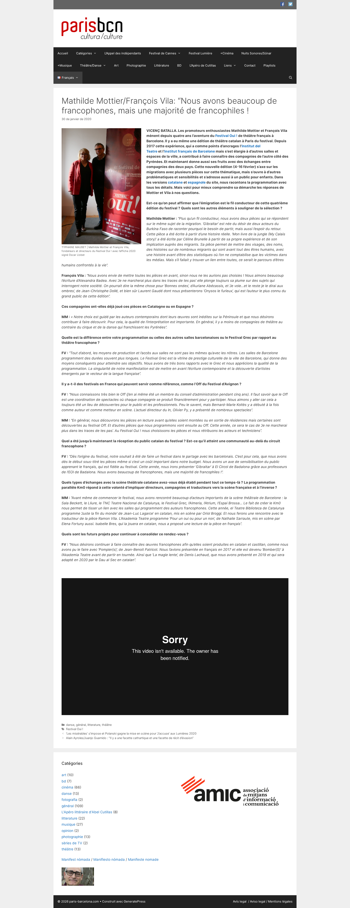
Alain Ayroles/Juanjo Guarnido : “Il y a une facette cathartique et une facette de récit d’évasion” (130, 738)
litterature (94, 724)
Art (116, 65)
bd (64, 781)
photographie (72, 837)
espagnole (197, 182)
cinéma (67, 787)
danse (70, 724)
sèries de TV (72, 843)
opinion (67, 831)
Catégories (84, 53)
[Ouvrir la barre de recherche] (291, 78)
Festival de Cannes (162, 53)
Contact (249, 65)
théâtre (107, 724)
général (81, 724)
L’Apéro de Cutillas (203, 65)
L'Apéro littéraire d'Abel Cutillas (87, 812)
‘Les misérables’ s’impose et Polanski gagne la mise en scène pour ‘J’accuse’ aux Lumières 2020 (131, 733)
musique (68, 824)
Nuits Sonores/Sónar (256, 53)
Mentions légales (280, 901)
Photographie (136, 65)
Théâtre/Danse (90, 65)
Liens (228, 65)
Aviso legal (257, 901)
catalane (175, 182)
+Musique (65, 65)
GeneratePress (134, 901)
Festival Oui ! (226, 136)
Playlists (269, 65)
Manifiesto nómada (109, 859)
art (64, 775)
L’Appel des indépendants (123, 53)
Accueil (63, 53)
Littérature (161, 65)
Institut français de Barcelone (189, 151)
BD (179, 65)
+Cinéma (226, 53)
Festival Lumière (200, 53)
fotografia (69, 800)
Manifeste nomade (143, 859)
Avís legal (240, 901)
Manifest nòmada (76, 859)
